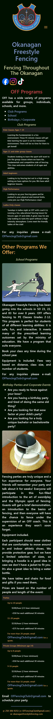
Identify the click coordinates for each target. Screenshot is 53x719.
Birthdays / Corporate (21, 119)
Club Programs (17, 111)
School (12, 115)
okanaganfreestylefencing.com (28, 713)
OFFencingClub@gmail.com (19, 236)
